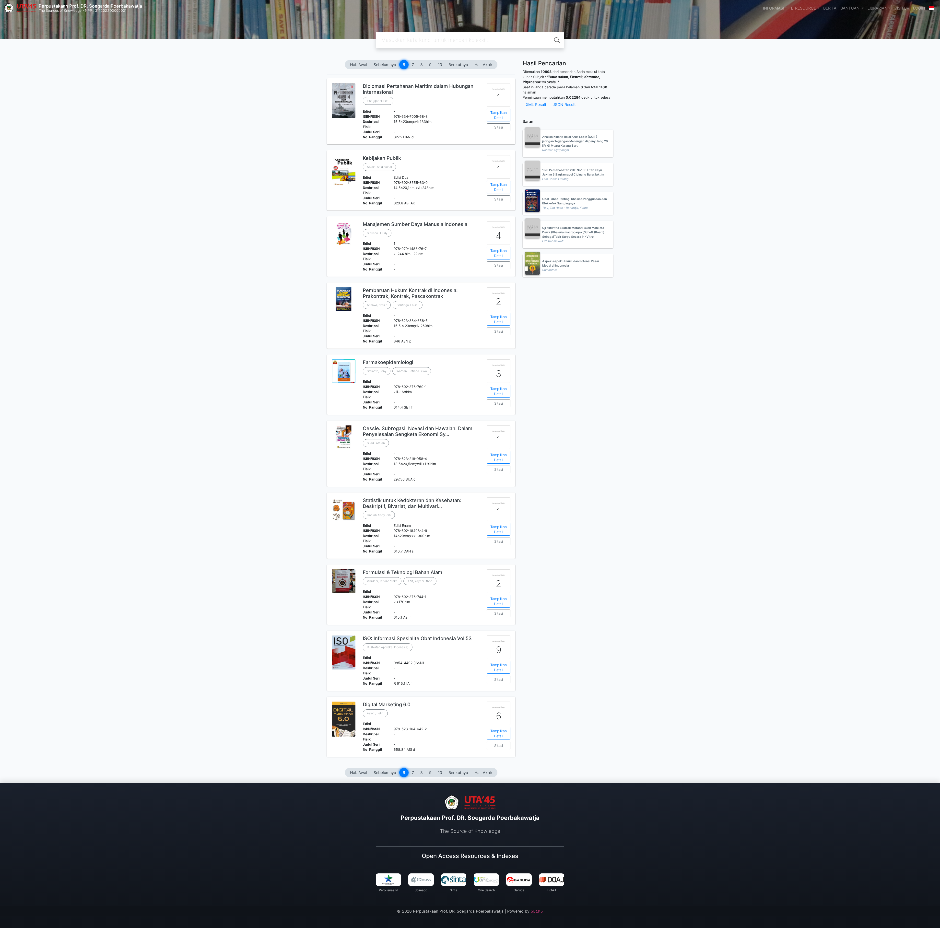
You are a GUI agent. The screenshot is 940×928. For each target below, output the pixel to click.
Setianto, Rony (376, 371)
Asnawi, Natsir (377, 305)
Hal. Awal (358, 64)
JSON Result (564, 104)
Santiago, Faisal (407, 305)
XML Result (536, 104)
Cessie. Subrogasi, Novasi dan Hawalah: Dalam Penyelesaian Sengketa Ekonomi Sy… (417, 431)
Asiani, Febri (375, 713)
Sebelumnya (385, 64)
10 (440, 64)
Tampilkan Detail (498, 115)
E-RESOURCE (803, 8)
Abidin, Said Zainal (379, 167)
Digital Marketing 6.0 (387, 704)
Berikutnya (458, 64)
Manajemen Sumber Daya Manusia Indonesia (415, 224)
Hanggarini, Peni (378, 101)
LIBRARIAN (877, 8)
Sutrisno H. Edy (377, 233)
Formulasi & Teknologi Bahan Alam (402, 572)
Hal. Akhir (483, 64)
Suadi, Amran (376, 443)
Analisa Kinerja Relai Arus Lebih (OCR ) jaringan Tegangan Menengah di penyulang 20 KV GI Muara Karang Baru (575, 141)
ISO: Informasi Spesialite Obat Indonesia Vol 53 (417, 638)
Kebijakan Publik (382, 158)
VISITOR (901, 8)
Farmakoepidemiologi (388, 362)
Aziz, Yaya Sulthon (420, 581)
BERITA (829, 8)
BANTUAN (850, 8)
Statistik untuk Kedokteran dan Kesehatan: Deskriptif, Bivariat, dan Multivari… (412, 503)
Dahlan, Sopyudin (379, 515)
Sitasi (498, 127)
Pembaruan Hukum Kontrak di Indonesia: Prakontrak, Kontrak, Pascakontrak (410, 293)
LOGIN (919, 8)
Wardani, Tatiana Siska (412, 371)
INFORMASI (773, 8)
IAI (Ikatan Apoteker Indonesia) (387, 647)
